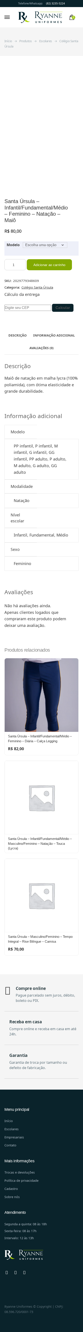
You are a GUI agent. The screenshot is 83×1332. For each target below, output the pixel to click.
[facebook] (15, 1272)
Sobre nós (12, 1197)
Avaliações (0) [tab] (41, 348)
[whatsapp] (6, 1272)
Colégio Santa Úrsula (37, 287)
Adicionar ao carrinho (49, 265)
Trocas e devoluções (19, 1172)
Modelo (13, 244)
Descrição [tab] (17, 335)
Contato (10, 1145)
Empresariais (14, 1137)
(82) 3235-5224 (55, 3)
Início (8, 1121)
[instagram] (24, 1272)
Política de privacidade (21, 1180)
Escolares (11, 1129)
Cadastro (11, 1189)
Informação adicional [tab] (54, 335)
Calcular (63, 308)
